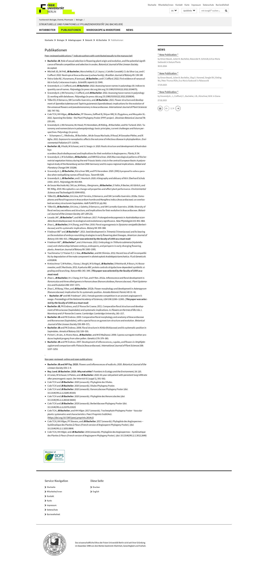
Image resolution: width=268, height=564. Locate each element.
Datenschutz (208, 4)
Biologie (80, 20)
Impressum (196, 4)
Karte (187, 4)
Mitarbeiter (47, 30)
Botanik (88, 40)
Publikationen (71, 30)
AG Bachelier (101, 40)
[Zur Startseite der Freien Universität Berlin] (59, 8)
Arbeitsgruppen (74, 40)
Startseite (152, 4)
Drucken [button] (96, 487)
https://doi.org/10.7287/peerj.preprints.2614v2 (70, 417)
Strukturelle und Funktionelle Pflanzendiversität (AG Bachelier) (81, 24)
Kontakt (178, 4)
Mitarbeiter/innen (165, 4)
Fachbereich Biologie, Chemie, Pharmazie (57, 20)
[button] (173, 10)
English (96, 491)
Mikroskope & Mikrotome (103, 30)
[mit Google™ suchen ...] (226, 10)
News (129, 30)
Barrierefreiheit (222, 4)
